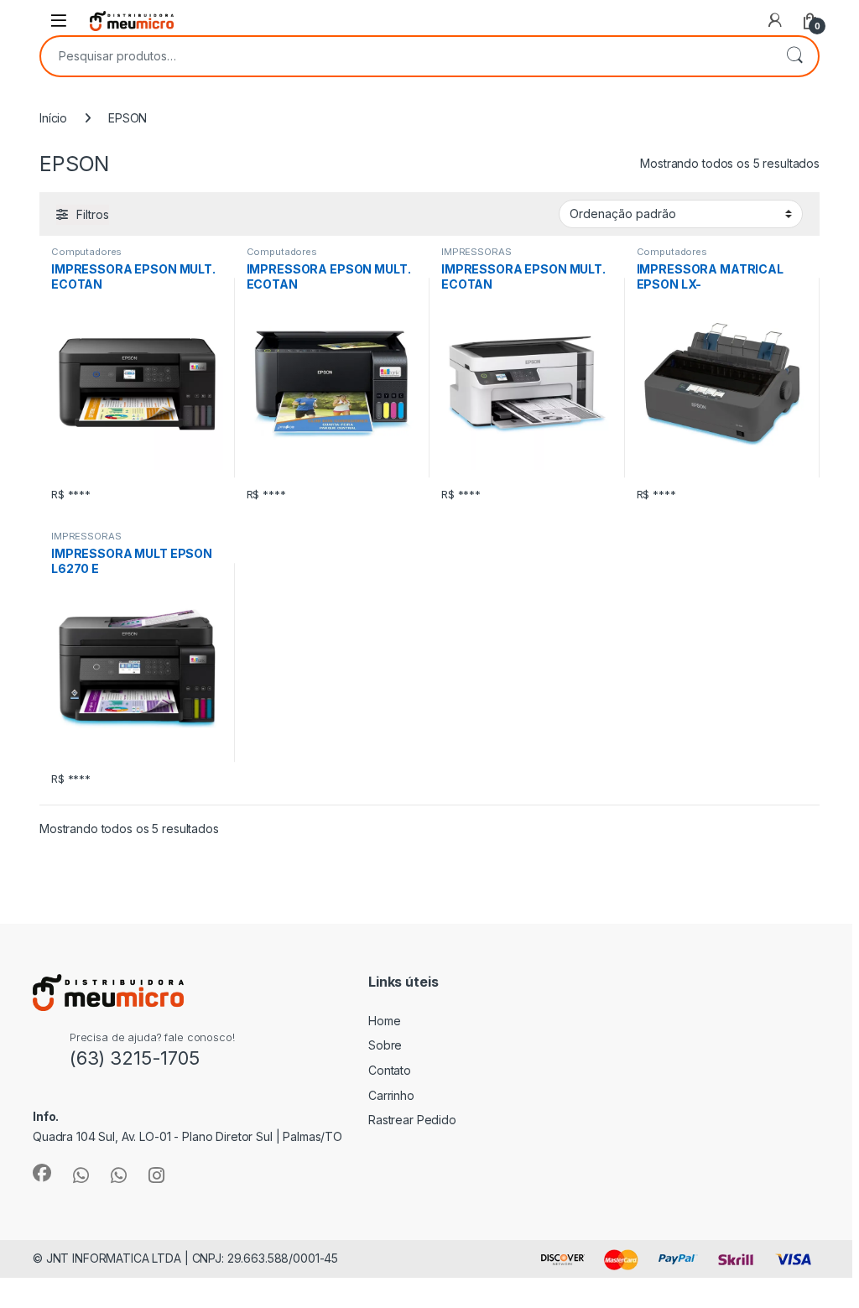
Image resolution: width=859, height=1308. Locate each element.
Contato (389, 1070)
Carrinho (391, 1095)
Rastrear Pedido (412, 1120)
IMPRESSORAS (476, 252)
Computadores (86, 252)
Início (53, 118)
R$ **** (71, 494)
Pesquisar (794, 56)
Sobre (385, 1045)
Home (384, 1021)
